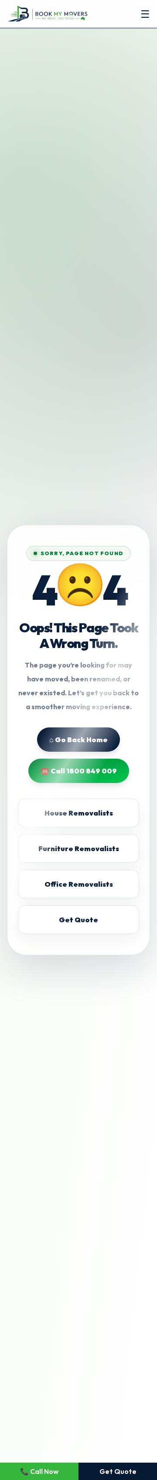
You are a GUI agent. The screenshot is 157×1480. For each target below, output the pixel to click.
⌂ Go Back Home (78, 739)
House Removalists (78, 813)
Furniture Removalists (78, 848)
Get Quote (78, 919)
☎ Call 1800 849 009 (79, 770)
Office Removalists (78, 884)
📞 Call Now (39, 1471)
